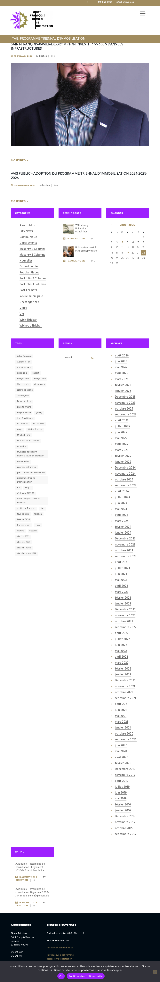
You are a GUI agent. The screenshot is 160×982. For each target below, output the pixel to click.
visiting (20, 531)
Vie (22, 314)
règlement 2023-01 (25, 493)
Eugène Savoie (24, 412)
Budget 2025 (40, 378)
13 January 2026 (23, 56)
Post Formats (28, 290)
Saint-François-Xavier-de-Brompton (29, 500)
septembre (125, 414)
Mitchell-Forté (23, 435)
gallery (39, 412)
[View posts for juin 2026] (111, 225)
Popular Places (29, 272)
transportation (23, 525)
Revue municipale (31, 296)
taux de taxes (23, 514)
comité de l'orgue (25, 390)
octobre (124, 409)
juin (121, 361)
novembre (125, 403)
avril (121, 373)
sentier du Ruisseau (26, 508)
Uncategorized (29, 302)
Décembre (125, 397)
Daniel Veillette (24, 401)
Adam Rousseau (24, 356)
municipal (22, 446)
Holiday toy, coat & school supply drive (86, 249)
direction (43, 56)
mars (121, 379)
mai (121, 367)
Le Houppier (38, 424)
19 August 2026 (28, 877)
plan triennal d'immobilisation (31, 472)
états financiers (24, 548)
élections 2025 (23, 542)
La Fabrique (22, 424)
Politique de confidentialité (60, 948)
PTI (18, 487)
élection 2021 (23, 536)
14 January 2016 (76, 238)
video (38, 525)
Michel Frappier (35, 429)
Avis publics (27, 225)
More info (18, 160)
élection (33, 531)
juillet (122, 426)
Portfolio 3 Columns (33, 284)
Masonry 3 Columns (32, 255)
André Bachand (24, 367)
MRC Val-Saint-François (28, 441)
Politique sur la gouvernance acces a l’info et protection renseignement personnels (61, 959)
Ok (61, 976)
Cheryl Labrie (23, 384)
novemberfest (23, 461)
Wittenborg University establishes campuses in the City (84, 232)
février (123, 385)
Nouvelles (26, 260)
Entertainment (24, 407)
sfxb (42, 508)
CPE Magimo (22, 395)
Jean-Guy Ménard (25, 418)
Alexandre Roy (23, 362)
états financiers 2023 (26, 553)
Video (23, 308)
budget (35, 373)
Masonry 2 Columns (32, 249)
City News (26, 231)
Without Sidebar (31, 326)
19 (127, 253)
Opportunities (29, 266)
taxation (38, 514)
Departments (28, 243)
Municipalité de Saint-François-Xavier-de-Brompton (30, 454)
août (127, 224)
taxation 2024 (23, 519)
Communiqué (28, 237)
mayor (20, 429)
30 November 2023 (24, 185)
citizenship (39, 384)
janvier (123, 391)
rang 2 (28, 487)
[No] (155, 972)
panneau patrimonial (26, 467)
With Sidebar (28, 320)
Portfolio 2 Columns (33, 278)
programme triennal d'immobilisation (26, 480)
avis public (22, 373)
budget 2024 (23, 378)
